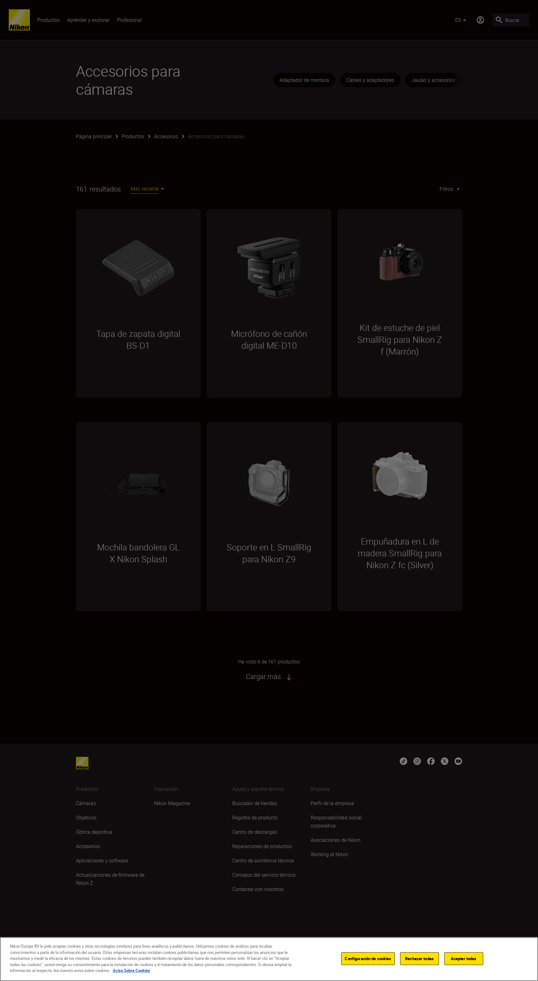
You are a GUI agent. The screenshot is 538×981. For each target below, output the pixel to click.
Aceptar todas (464, 958)
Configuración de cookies (368, 958)
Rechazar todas (419, 958)
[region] (269, 959)
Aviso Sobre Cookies (131, 970)
